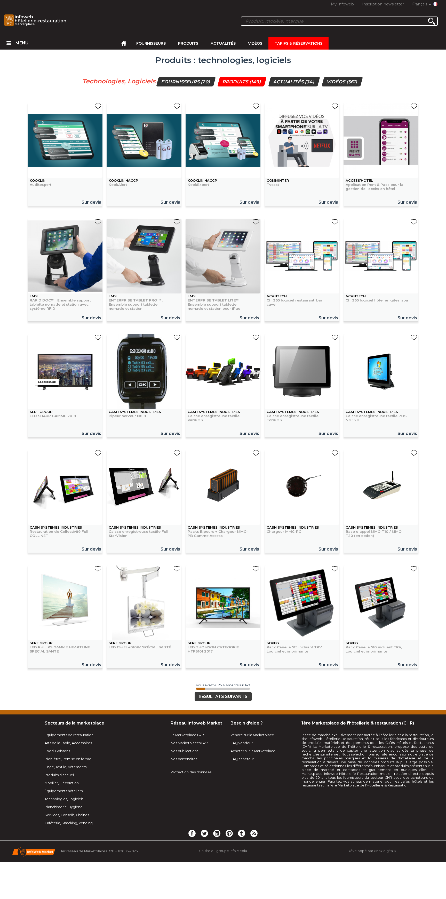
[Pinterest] (229, 833)
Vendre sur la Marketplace (252, 735)
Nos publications (184, 751)
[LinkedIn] (217, 833)
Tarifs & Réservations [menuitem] (298, 43)
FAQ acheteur (242, 759)
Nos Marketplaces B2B (189, 743)
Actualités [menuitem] (223, 43)
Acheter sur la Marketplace (252, 751)
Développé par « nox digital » (371, 851)
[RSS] (254, 833)
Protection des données (191, 772)
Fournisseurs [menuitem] (151, 43)
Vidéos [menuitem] (255, 43)
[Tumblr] (241, 833)
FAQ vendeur (241, 743)
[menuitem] (8, 43)
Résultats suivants (223, 696)
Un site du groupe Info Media (223, 851)
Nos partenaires (184, 759)
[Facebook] (192, 833)
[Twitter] (204, 833)
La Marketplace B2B (187, 735)
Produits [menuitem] (188, 43)
